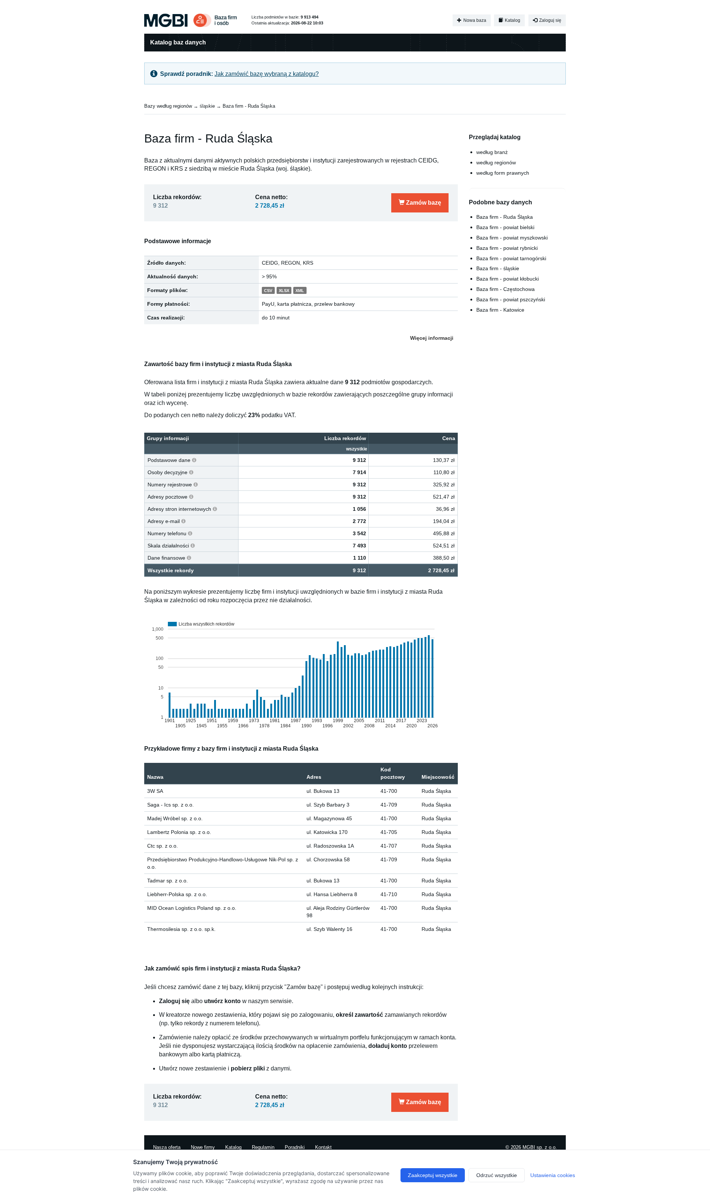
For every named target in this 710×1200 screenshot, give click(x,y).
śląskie (207, 106)
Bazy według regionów (168, 106)
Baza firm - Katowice (500, 310)
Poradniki (295, 1147)
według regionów (496, 162)
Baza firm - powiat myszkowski (512, 238)
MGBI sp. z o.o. (540, 1147)
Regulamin (263, 1147)
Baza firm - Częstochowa (505, 289)
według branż (492, 152)
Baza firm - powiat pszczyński (510, 299)
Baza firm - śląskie (497, 268)
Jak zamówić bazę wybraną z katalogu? (266, 74)
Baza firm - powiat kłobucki (507, 279)
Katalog (512, 20)
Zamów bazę (423, 203)
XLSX (284, 290)
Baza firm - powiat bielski (505, 227)
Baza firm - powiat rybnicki (507, 248)
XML (299, 290)
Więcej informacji (431, 338)
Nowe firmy (203, 1147)
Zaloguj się (549, 20)
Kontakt (323, 1147)
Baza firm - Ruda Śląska (249, 106)
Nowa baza (474, 20)
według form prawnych (502, 173)
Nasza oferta (166, 1147)
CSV (268, 290)
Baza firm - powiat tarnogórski (511, 258)
